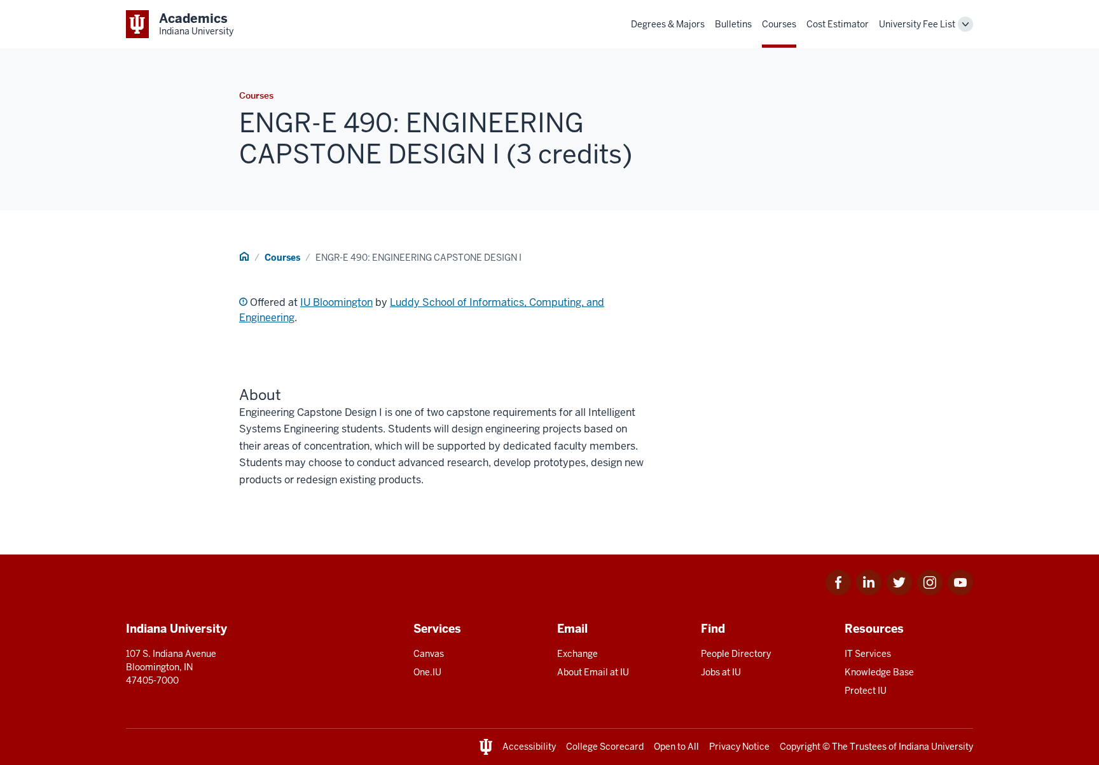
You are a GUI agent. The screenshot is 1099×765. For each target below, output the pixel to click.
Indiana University (936, 746)
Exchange (577, 653)
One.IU (427, 672)
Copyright (800, 746)
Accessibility (529, 746)
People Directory (736, 653)
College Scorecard (605, 746)
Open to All (676, 746)
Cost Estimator (837, 24)
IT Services (868, 653)
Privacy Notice (739, 746)
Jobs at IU (721, 672)
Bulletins (733, 24)
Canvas (428, 653)
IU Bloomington (336, 302)
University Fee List (917, 24)
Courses (779, 24)
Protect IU (866, 690)
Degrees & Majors (668, 24)
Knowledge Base (879, 672)
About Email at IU (593, 672)
